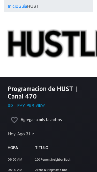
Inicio (13, 6)
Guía (22, 6)
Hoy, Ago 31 (19, 134)
